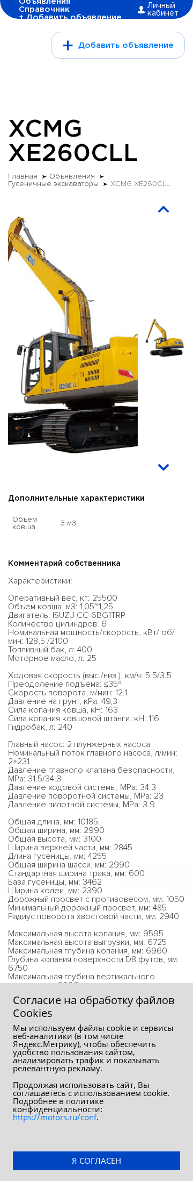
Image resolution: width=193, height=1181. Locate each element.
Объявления (72, 176)
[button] (163, 209)
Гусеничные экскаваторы (53, 184)
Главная (23, 176)
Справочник (44, 9)
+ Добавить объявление (70, 17)
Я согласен (96, 1160)
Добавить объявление (126, 45)
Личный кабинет (163, 10)
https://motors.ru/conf (54, 1117)
